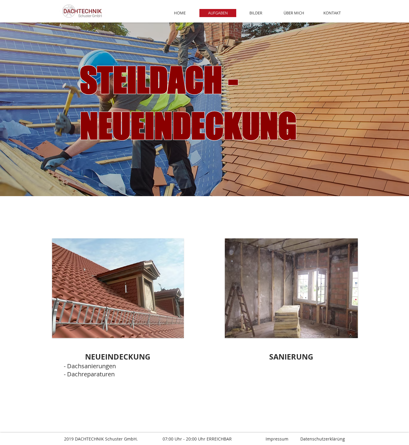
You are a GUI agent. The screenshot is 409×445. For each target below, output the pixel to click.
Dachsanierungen (91, 366)
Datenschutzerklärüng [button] (323, 439)
